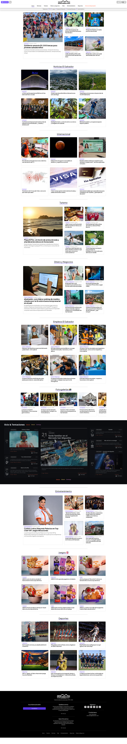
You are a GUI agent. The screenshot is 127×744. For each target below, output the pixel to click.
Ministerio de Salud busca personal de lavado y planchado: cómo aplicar (34, 349)
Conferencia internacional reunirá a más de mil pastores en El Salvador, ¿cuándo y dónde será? (34, 123)
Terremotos (45, 9)
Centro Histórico (80, 9)
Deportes (80, 5)
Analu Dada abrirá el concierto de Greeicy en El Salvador (73, 539)
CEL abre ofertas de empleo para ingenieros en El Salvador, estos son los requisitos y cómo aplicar (92, 350)
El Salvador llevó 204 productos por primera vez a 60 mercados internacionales (73, 285)
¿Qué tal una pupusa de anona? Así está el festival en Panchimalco (73, 31)
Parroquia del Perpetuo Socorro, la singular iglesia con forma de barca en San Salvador (93, 540)
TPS (50, 9)
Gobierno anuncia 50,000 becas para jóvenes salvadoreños (40, 46)
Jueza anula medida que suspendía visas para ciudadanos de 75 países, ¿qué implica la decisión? (92, 192)
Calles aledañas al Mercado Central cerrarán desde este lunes (73, 55)
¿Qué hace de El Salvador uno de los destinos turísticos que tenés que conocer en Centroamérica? (73, 250)
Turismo (46, 5)
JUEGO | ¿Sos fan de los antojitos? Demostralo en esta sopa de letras (32, 579)
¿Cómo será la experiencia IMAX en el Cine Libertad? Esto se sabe (33, 93)
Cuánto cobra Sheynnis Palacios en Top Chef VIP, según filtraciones (41, 529)
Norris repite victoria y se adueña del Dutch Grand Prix (34, 645)
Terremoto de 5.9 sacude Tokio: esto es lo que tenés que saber (34, 191)
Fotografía (24, 407)
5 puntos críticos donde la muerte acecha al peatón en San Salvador (68, 411)
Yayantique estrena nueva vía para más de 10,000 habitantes (91, 93)
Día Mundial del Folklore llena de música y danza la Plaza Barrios (94, 225)
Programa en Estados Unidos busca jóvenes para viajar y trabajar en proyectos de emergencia (63, 380)
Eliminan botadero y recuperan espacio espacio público (91, 122)
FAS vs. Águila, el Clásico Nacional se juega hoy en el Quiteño (34, 674)
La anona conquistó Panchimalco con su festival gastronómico (29, 411)
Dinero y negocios (55, 5)
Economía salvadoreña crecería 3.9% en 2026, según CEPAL (94, 285)
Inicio (33, 5)
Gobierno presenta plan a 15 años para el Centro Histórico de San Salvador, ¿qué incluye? (94, 310)
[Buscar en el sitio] (10, 2)
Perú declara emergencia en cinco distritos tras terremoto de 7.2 (34, 161)
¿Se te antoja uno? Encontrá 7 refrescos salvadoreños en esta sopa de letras (91, 579)
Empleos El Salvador (61, 9)
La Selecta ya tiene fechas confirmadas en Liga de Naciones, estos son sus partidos (91, 674)
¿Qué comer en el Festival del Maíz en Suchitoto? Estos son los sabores (73, 225)
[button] (104, 405)
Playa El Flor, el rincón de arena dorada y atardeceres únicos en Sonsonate (41, 241)
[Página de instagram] (91, 707)
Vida (63, 5)
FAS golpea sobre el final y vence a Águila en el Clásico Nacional (63, 645)
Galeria (81, 606)
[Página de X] (88, 707)
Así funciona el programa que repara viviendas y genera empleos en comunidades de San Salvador (73, 310)
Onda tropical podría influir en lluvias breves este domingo (63, 93)
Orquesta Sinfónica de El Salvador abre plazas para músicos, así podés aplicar (33, 379)
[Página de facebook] (85, 707)
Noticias (39, 5)
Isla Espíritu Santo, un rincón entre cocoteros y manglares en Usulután (63, 122)
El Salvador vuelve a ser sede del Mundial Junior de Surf (94, 54)
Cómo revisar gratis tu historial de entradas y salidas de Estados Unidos (63, 191)
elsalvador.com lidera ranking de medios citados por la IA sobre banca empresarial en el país (42, 301)
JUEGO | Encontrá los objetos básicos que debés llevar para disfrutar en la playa (62, 608)
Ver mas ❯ (63, 713)
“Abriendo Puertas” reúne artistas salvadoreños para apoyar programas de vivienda (72, 515)
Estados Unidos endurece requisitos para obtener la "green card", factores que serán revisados (92, 162)
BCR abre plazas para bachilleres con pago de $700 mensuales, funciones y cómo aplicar (63, 350)
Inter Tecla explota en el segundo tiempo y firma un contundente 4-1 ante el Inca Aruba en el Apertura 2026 (63, 675)
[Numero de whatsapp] (94, 707)
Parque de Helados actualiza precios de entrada (94, 30)
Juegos (53, 9)
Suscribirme (34, 708)
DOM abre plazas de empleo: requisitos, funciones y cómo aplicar (91, 379)
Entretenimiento (71, 5)
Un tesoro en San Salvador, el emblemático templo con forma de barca (49, 411)
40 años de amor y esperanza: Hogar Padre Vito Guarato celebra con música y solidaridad (94, 515)
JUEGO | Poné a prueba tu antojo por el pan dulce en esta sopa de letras (34, 608)
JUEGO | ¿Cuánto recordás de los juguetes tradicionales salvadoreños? (91, 608)
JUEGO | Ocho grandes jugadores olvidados (63, 579)
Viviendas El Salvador (71, 9)
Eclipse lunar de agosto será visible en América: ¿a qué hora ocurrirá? (61, 161)
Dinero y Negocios (80, 733)
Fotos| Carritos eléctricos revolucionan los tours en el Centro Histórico (87, 411)
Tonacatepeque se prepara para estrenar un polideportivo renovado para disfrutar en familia (94, 250)
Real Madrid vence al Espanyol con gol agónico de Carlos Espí (90, 645)
